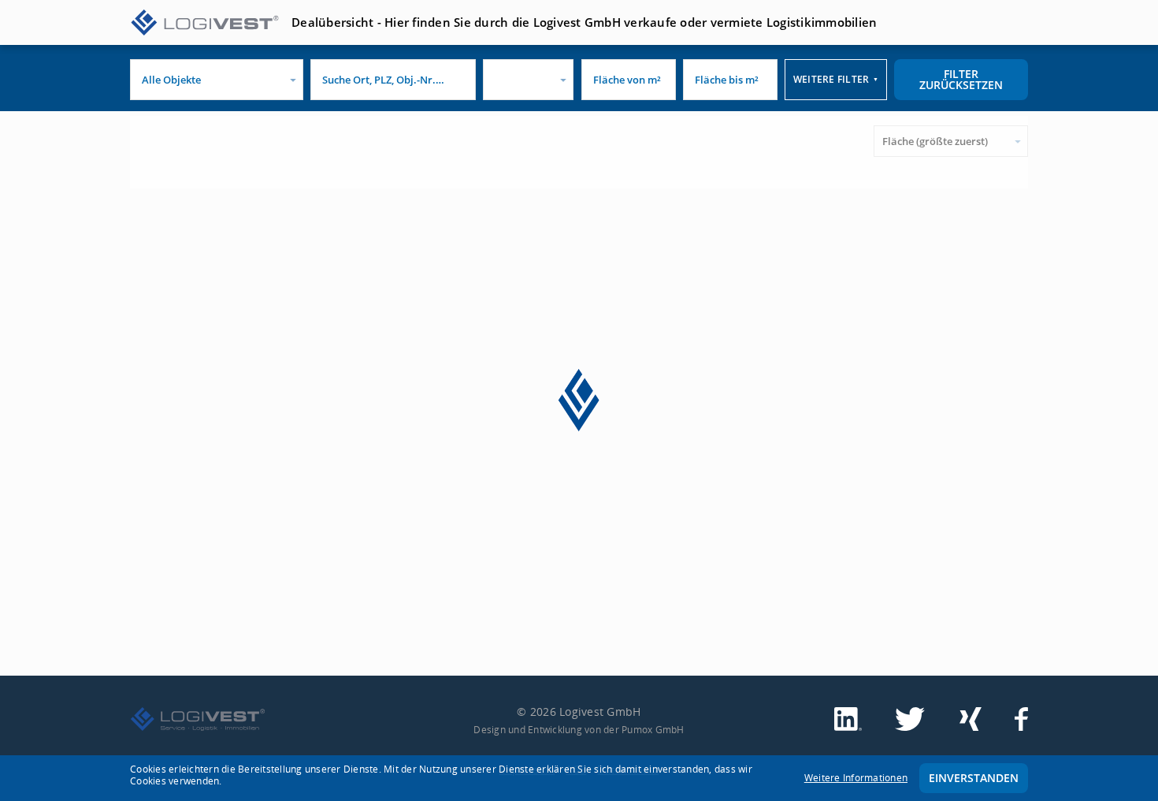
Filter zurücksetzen (961, 79)
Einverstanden (974, 777)
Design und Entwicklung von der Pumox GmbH (578, 729)
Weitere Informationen (855, 777)
